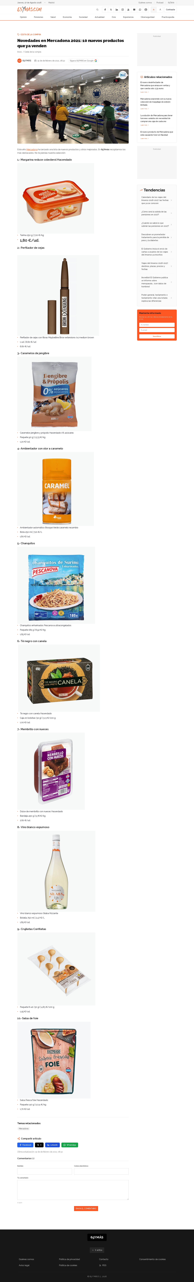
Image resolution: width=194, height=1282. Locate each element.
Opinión (23, 17)
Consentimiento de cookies (152, 1259)
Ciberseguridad (147, 17)
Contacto (103, 1259)
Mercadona (31, 149)
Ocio (114, 17)
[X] (111, 10)
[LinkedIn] (117, 10)
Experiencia (128, 17)
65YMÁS (27, 60)
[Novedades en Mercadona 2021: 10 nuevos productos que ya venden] (123, 75)
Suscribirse (157, 336)
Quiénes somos (145, 3)
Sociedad (83, 17)
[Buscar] (97, 9)
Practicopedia (168, 17)
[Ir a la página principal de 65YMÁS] (29, 9)
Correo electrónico (81, 1166)
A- (154, 10)
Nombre (20, 1166)
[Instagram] (122, 10)
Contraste (170, 10)
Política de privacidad (69, 1259)
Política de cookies (68, 1265)
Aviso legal (24, 1265)
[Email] (134, 10)
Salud (53, 17)
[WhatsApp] (140, 10)
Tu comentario (22, 1178)
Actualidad (99, 17)
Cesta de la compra (30, 34)
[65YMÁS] (19, 61)
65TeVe (171, 3)
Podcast (160, 3)
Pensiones (38, 17)
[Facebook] (105, 10)
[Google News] (146, 10)
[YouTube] (128, 10)
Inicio (19, 52)
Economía (67, 17)
